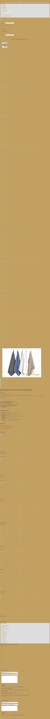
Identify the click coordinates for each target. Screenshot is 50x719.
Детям (3, 649)
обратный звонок (18, 27)
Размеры (2, 421)
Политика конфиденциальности (5, 645)
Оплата (3, 627)
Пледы (3, 30)
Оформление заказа (5, 631)
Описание (3, 399)
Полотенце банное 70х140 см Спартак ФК (7, 478)
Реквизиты (4, 635)
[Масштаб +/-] (1, 717)
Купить (1, 457)
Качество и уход (4, 408)
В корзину (2, 550)
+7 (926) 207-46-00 (12, 27)
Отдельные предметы (6, 27)
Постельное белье (5, 25)
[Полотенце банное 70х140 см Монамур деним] (4, 52)
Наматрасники (4, 26)
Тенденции (4, 6)
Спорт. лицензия (5, 31)
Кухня (3, 29)
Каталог (3, 4)
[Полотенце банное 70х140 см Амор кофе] (4, 47)
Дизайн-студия (4, 634)
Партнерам (4, 632)
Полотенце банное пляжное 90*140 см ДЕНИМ (8, 547)
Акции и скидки (5, 7)
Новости (3, 640)
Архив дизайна (4, 641)
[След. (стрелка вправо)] (1, 718)
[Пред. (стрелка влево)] (0, 718)
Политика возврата (5, 628)
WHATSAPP (4, 11)
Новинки (3, 657)
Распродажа (4, 5)
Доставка (3, 626)
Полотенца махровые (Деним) (5, 454)
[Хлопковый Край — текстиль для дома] (7, 19)
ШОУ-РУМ (4, 10)
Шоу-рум (3, 639)
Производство (4, 633)
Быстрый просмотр (3, 450)
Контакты (4, 8)
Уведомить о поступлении (43, 666)
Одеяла (3, 32)
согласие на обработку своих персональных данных (17, 667)
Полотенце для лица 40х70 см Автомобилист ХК (8, 525)
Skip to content (2, 0)
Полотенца (4, 28)
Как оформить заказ (5, 625)
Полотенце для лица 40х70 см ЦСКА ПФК (7, 502)
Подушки (4, 33)
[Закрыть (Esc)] (0, 717)
